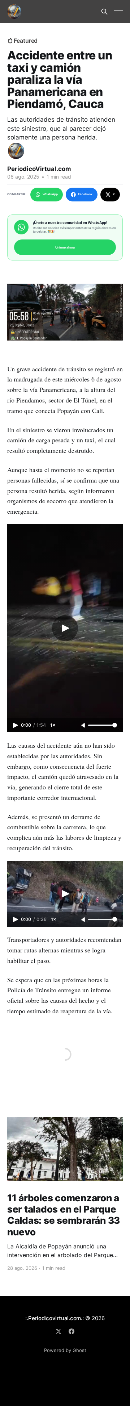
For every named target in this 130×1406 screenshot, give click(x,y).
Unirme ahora (65, 247)
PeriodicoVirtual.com (39, 168)
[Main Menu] (118, 11)
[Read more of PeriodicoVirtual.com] (16, 151)
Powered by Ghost (65, 1350)
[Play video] (65, 628)
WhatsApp (50, 194)
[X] (58, 1331)
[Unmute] (83, 726)
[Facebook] (71, 1331)
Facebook (85, 194)
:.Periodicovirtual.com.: (54, 1318)
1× (52, 725)
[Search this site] (104, 11)
